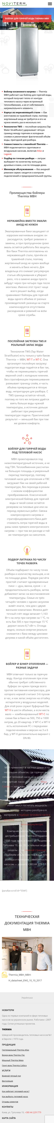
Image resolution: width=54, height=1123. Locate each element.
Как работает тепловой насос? (15, 1091)
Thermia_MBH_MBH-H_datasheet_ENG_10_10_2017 (25, 975)
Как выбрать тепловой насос (15, 1096)
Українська (27, 997)
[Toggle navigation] (50, 4)
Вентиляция (7, 1081)
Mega (44, 781)
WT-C (39, 359)
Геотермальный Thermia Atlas (15, 1050)
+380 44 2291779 (33, 1112)
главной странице (35, 850)
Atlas (39, 150)
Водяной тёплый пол (11, 1076)
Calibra (6, 786)
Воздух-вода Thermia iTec (13, 1055)
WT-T (30, 359)
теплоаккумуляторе (32, 824)
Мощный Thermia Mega (12, 1060)
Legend (7, 154)
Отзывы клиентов (10, 1101)
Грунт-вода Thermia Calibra (14, 1065)
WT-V (8, 710)
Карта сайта (9, 1118)
